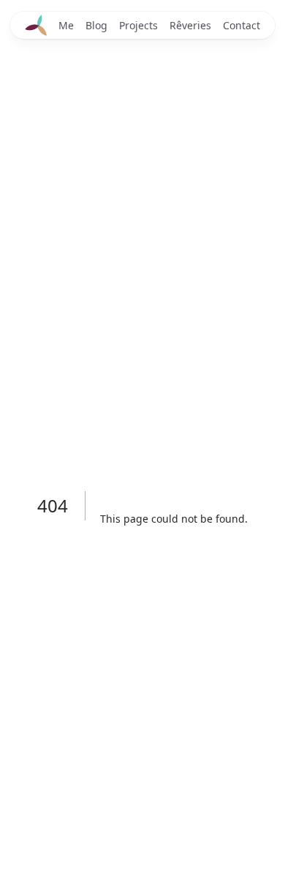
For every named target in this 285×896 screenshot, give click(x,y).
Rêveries (190, 25)
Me (66, 25)
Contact (241, 25)
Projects (138, 25)
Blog (96, 25)
